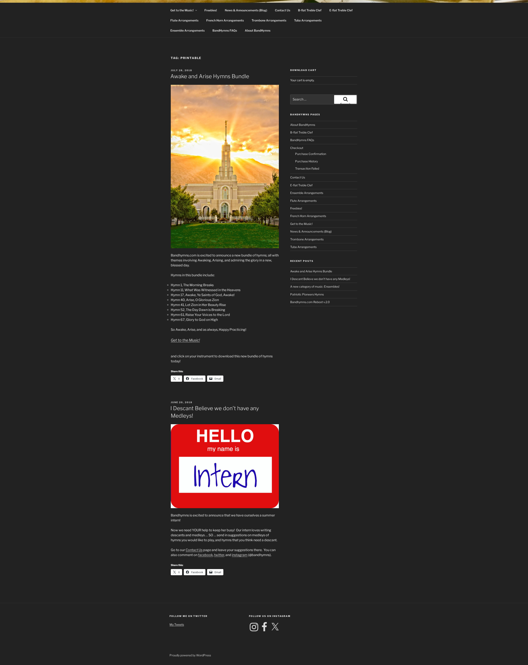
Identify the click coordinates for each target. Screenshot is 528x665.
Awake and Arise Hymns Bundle (209, 76)
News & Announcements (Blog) (246, 10)
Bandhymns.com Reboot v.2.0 (310, 302)
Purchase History (306, 161)
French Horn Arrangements (225, 20)
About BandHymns (257, 30)
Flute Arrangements (184, 20)
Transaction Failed (307, 168)
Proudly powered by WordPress (190, 655)
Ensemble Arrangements (187, 30)
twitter (219, 555)
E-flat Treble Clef (341, 10)
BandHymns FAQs (224, 30)
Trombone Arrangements (269, 20)
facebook (205, 555)
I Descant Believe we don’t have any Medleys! (320, 279)
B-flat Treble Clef (310, 10)
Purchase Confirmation (310, 154)
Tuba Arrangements (308, 20)
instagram (240, 555)
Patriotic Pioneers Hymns (307, 294)
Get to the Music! (182, 10)
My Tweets (177, 624)
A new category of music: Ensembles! (314, 286)
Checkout (296, 148)
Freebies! (210, 10)
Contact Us (282, 10)
